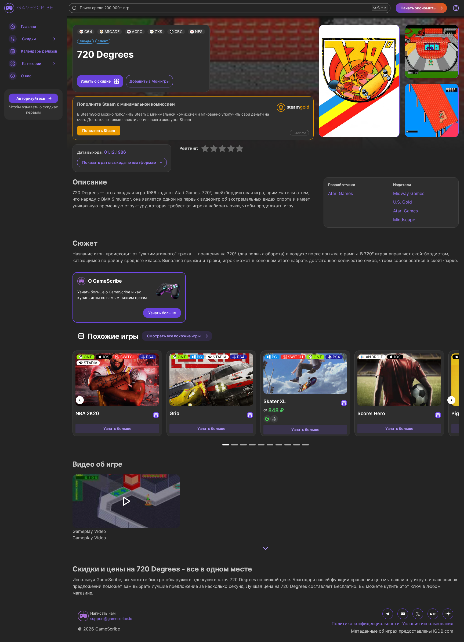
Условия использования (427, 623)
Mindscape (404, 219)
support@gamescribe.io (111, 618)
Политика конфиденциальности (366, 623)
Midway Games (408, 193)
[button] (86, 31)
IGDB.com (443, 631)
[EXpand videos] (265, 548)
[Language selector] (456, 8)
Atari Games (340, 193)
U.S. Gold (402, 202)
